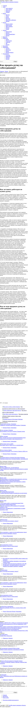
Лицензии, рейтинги (11, 20)
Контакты (5, 696)
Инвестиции (9, 25)
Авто (4, 7)
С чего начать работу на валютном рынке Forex (11, 503)
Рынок (7, 51)
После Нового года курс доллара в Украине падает (12, 431)
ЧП (6, 43)
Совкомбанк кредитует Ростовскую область (10, 628)
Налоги (7, 33)
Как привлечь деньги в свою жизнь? (9, 546)
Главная (5, 5)
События (8, 42)
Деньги (4, 30)
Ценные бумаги (9, 52)
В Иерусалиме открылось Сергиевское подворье (12, 649)
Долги (7, 16)
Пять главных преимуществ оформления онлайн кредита (14, 626)
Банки (4, 13)
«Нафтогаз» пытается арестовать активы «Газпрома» (13, 425)
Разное (7, 29)
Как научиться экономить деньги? (8, 533)
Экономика (5, 47)
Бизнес (4, 22)
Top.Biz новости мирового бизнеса (17, 705)
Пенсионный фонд (10, 34)
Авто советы (9, 9)
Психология (9, 40)
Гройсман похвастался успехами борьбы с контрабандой (14, 458)
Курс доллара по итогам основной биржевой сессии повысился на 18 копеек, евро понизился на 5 (13, 438)
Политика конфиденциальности (11, 700)
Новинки (8, 10)
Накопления (9, 31)
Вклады (8, 14)
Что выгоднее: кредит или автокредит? (9, 629)
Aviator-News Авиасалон (6, 635)
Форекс (7, 27)
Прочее (7, 21)
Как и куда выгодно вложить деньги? (9, 521)
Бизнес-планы (9, 23)
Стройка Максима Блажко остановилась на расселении (13, 493)
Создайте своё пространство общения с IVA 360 (14, 563)
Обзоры (8, 12)
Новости (5, 36)
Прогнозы (8, 49)
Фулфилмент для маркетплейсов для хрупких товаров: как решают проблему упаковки (14, 565)
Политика (5, 46)
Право (7, 39)
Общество (5, 38)
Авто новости (9, 8)
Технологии (6, 53)
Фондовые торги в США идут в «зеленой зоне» (11, 445)
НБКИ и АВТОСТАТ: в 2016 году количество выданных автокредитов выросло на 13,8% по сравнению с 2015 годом (14, 624)
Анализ (7, 48)
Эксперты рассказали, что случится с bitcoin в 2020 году (13, 451)
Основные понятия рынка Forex (8, 504)
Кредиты (8, 18)
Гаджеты (8, 55)
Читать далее (3, 466)
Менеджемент (9, 26)
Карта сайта (6, 697)
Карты (7, 17)
